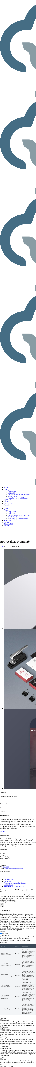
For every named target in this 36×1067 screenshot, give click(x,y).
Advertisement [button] (4, 1046)
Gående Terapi (8, 885)
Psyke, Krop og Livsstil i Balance (14, 886)
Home (2, 546)
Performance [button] (4, 1027)
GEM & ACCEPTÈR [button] (6, 1066)
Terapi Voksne (8, 879)
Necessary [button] (3, 931)
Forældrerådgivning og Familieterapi (15, 883)
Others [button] (2, 1057)
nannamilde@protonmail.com (14, 868)
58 (2, 831)
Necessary (5, 933)
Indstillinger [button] (3, 902)
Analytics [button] (3, 1036)
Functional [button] (3, 1018)
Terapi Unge (7, 881)
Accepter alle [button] (12, 902)
